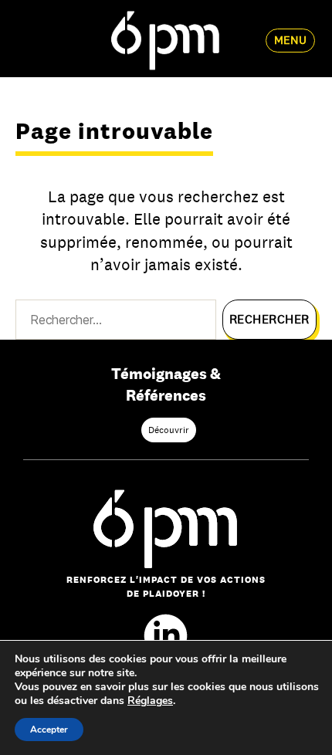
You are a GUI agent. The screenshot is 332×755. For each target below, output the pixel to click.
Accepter (49, 729)
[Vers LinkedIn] (166, 635)
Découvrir (168, 430)
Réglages (150, 701)
